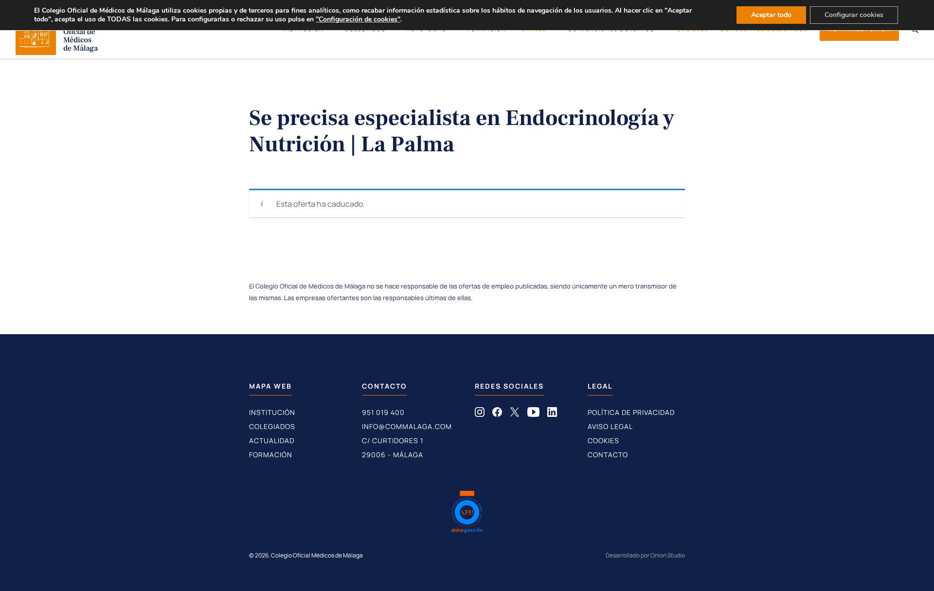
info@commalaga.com (407, 426)
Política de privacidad (631, 412)
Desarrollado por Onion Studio (645, 555)
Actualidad (271, 440)
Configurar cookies (854, 14)
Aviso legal (610, 426)
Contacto (608, 454)
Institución (272, 412)
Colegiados (272, 426)
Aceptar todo (771, 14)
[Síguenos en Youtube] (533, 414)
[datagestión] (467, 513)
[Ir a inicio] (57, 52)
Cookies (603, 440)
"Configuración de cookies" (358, 19)
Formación (270, 454)
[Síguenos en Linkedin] (552, 414)
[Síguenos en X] (515, 414)
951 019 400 (383, 412)
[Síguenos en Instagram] (480, 414)
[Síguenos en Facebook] (497, 414)
